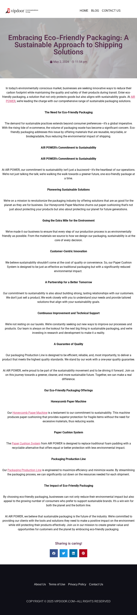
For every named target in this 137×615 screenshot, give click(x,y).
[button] (54, 553)
